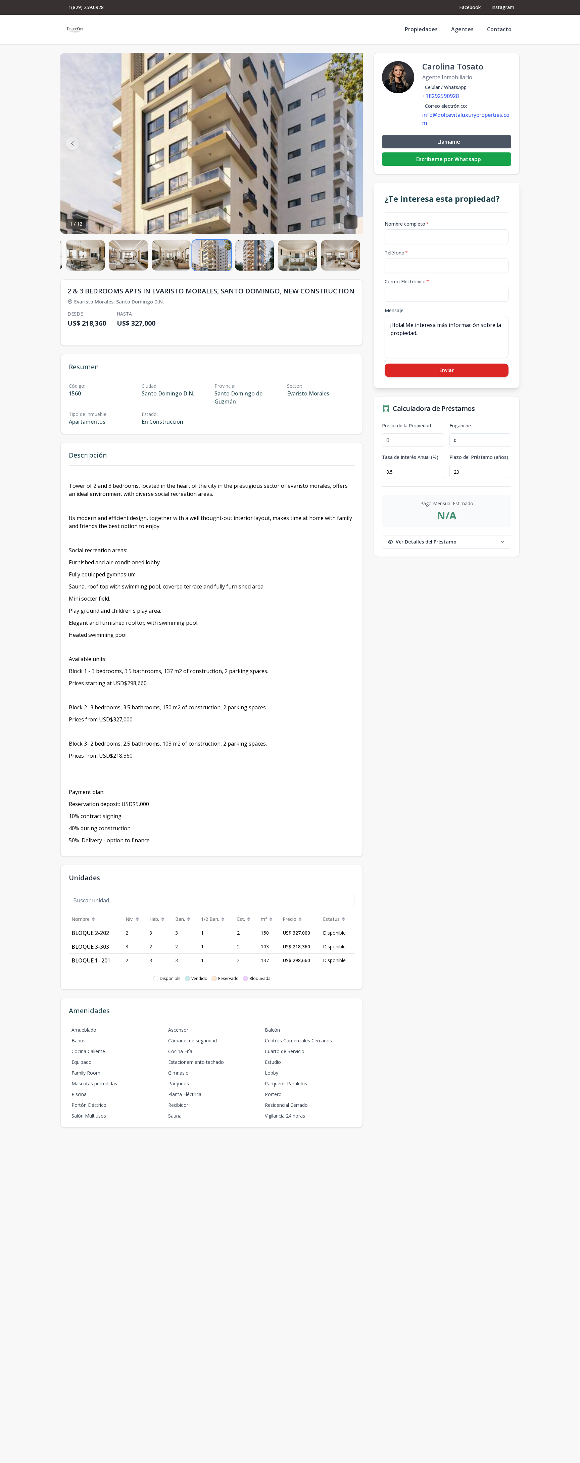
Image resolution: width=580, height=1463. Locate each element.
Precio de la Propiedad (406, 425)
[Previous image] (72, 143)
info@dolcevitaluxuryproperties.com (466, 119)
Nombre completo (407, 224)
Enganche (460, 425)
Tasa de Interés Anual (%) (410, 457)
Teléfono (396, 252)
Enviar (446, 370)
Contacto (499, 29)
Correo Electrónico (407, 281)
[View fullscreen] (350, 222)
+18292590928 (440, 96)
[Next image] (350, 143)
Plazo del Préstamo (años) (478, 457)
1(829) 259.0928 (86, 7)
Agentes (462, 29)
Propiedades (421, 29)
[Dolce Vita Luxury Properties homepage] (75, 29)
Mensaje (394, 310)
